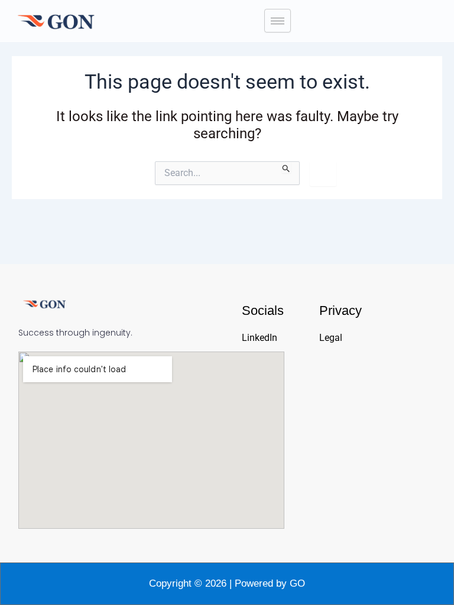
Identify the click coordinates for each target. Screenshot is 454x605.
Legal (330, 337)
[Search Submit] (286, 167)
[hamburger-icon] (277, 20)
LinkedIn (259, 337)
